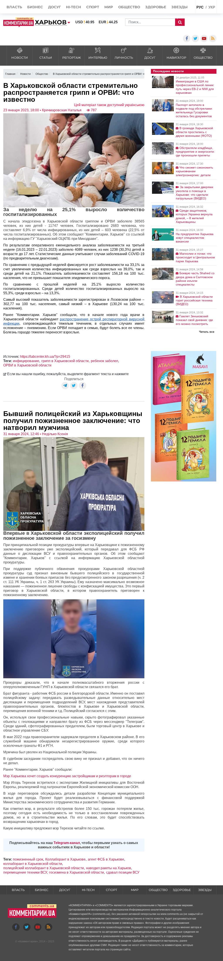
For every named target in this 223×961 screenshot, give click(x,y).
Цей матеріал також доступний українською (109, 105)
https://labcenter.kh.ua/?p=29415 (45, 356)
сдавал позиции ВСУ (122, 872)
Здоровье (182, 890)
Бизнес (41, 890)
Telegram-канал (67, 843)
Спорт (111, 890)
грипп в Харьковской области (65, 361)
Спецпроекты (177, 17)
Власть (18, 890)
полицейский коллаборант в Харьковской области (43, 868)
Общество (158, 890)
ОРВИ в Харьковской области (27, 365)
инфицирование (26, 361)
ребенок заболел (104, 361)
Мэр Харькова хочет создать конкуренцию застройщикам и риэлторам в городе (67, 776)
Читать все (206, 331)
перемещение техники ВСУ (25, 872)
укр (211, 7)
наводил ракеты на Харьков (108, 868)
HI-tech (88, 890)
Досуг (64, 890)
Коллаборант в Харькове (65, 859)
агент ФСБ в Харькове (106, 859)
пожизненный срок (28, 859)
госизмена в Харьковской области (76, 872)
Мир (135, 890)
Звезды (205, 890)
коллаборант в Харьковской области (32, 864)
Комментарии (27, 941)
